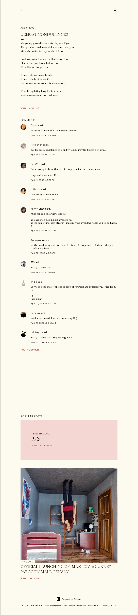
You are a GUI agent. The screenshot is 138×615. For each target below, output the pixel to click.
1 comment (34, 578)
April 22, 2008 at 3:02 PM (43, 303)
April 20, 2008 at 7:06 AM (43, 253)
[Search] (115, 9)
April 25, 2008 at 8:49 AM (43, 323)
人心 (35, 438)
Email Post (34, 108)
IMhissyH (36, 332)
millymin (36, 189)
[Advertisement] (69, 382)
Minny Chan (38, 208)
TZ (32, 262)
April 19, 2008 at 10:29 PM (43, 230)
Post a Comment (30, 350)
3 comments (46, 445)
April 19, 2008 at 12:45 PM (43, 135)
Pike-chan (36, 144)
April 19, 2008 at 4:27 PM (43, 154)
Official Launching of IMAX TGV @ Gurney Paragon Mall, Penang (66, 569)
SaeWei (35, 164)
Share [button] (23, 108)
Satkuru (35, 313)
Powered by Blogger (72, 599)
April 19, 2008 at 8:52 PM (43, 199)
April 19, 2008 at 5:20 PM (43, 180)
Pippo (34, 125)
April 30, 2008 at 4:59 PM (43, 342)
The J (34, 281)
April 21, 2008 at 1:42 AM (43, 272)
